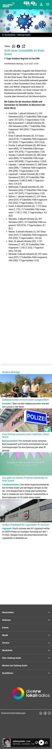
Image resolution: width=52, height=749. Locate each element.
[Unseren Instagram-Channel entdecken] (49, 713)
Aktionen (6, 620)
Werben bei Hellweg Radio (14, 665)
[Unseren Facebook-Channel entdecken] (45, 713)
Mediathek (7, 650)
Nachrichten (8, 612)
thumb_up (46, 742)
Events (5, 627)
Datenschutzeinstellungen (13, 713)
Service (5, 643)
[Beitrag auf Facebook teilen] (18, 46)
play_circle (41, 742)
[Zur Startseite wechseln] (8, 5)
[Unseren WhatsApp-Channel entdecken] (40, 713)
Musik (5, 635)
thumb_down (36, 742)
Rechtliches (7, 673)
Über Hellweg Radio (11, 658)
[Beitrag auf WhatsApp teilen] (13, 46)
